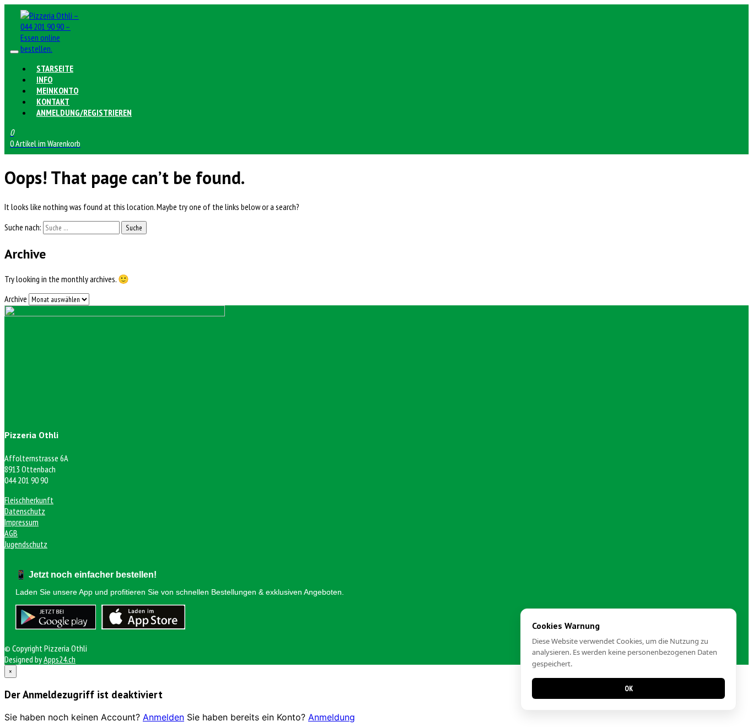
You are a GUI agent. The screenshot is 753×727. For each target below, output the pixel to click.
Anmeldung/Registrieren (84, 112)
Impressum (21, 521)
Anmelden (163, 717)
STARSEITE (54, 68)
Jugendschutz (25, 544)
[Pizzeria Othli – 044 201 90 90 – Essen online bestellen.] (53, 48)
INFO (44, 79)
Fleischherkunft (28, 499)
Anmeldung (331, 717)
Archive (15, 298)
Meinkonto (57, 90)
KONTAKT (52, 101)
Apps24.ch (60, 659)
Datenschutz (24, 510)
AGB (11, 532)
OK (629, 688)
